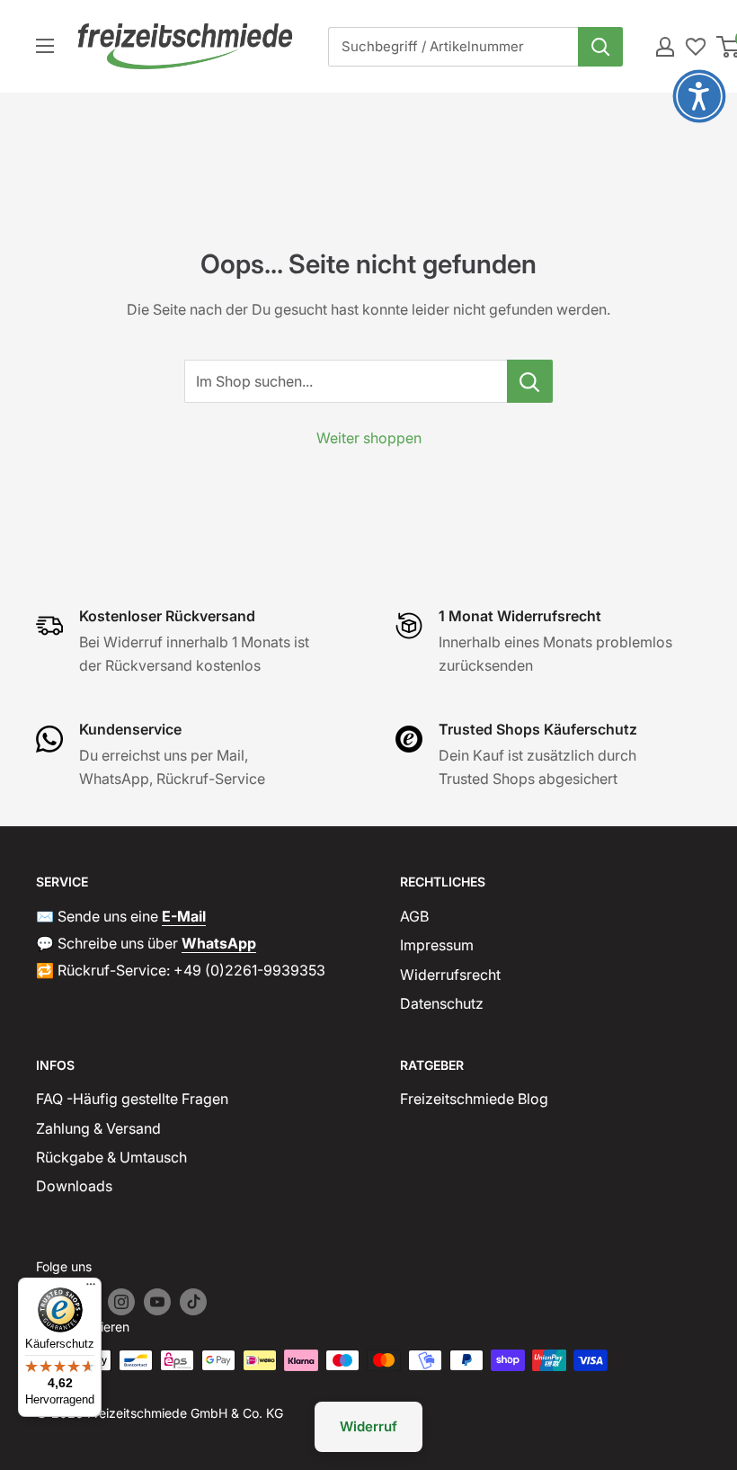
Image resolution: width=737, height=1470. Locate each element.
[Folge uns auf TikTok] (193, 1301)
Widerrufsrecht (450, 975)
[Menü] (91, 1288)
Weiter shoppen (369, 438)
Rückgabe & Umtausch (111, 1157)
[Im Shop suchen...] (530, 381)
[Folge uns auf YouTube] (157, 1301)
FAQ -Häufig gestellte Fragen (132, 1099)
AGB (414, 916)
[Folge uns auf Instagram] (121, 1301)
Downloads (74, 1186)
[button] (699, 96)
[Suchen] (600, 47)
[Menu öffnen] (45, 46)
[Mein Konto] (665, 47)
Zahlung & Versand (98, 1128)
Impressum (437, 945)
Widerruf (368, 1426)
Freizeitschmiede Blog (474, 1099)
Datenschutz (442, 1003)
